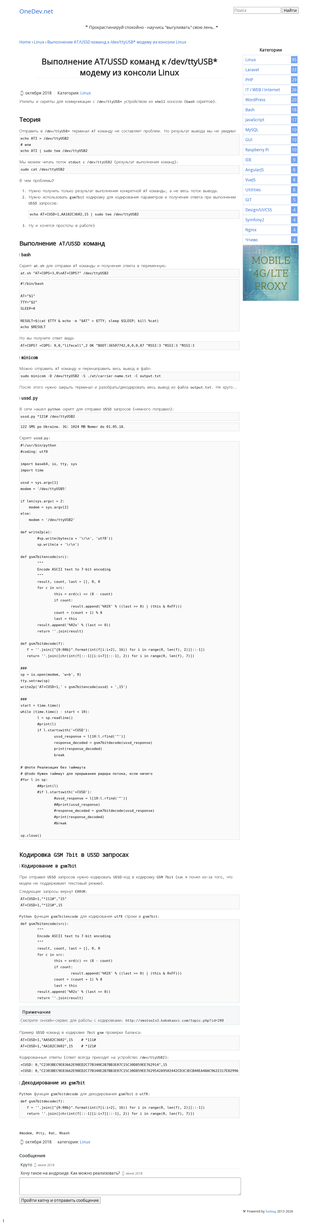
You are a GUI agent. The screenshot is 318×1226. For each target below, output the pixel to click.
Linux (85, 93)
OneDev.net (36, 11)
